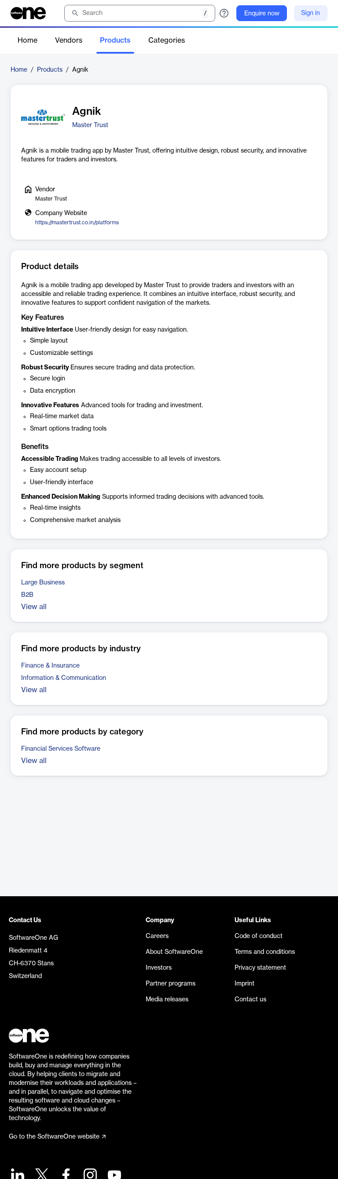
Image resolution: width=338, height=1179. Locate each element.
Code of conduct (259, 936)
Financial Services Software (60, 749)
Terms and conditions (265, 952)
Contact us (250, 999)
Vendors (68, 40)
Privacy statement (260, 968)
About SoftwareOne (174, 952)
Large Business (43, 583)
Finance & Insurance (50, 666)
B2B (27, 595)
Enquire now (261, 14)
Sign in (310, 13)
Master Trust (90, 125)
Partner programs (170, 984)
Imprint (244, 984)
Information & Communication (63, 678)
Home (27, 40)
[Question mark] (224, 13)
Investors (159, 968)
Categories (166, 40)
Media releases (167, 999)
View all (34, 606)
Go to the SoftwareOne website (54, 1137)
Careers (157, 936)
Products (115, 40)
